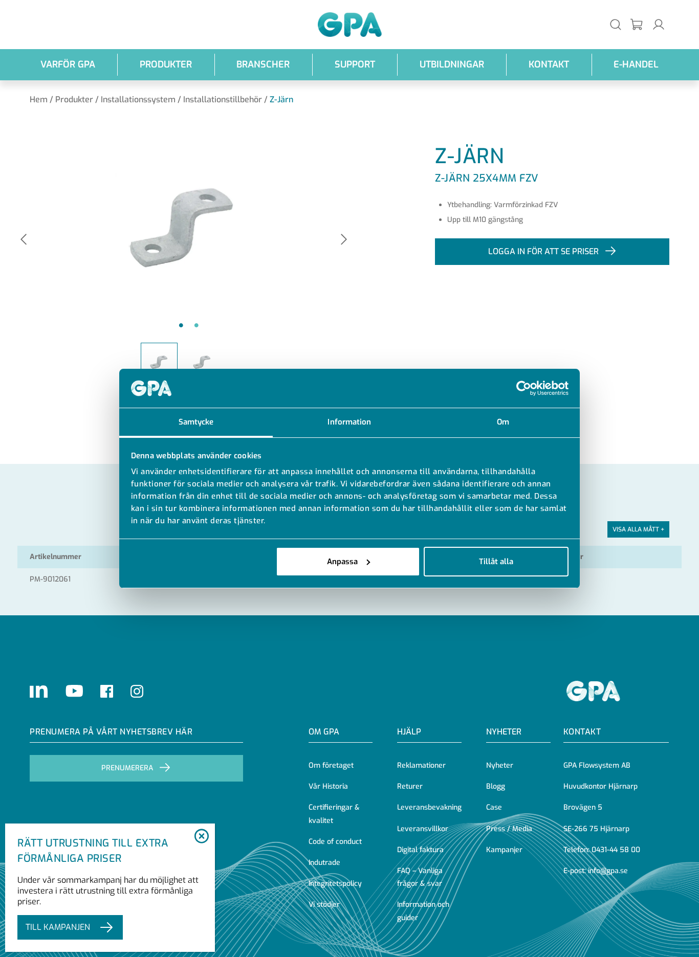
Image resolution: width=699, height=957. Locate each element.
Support (355, 64)
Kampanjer (504, 850)
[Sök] (615, 24)
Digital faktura (420, 850)
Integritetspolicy (335, 883)
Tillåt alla (496, 562)
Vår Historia (328, 786)
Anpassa (342, 562)
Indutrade (324, 862)
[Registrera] (637, 24)
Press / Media (509, 829)
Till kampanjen (58, 927)
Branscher (263, 64)
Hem (39, 99)
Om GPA (324, 731)
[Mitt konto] (658, 24)
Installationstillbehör (222, 99)
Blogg (495, 786)
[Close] (202, 837)
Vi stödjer (324, 904)
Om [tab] (503, 422)
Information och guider (423, 911)
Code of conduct (335, 842)
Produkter (166, 64)
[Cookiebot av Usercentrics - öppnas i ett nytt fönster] (524, 388)
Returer (410, 786)
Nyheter (499, 765)
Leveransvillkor (422, 829)
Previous (23, 240)
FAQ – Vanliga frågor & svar (420, 877)
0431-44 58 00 (616, 850)
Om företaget (331, 765)
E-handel (636, 64)
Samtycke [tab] (196, 422)
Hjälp (409, 731)
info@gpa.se (608, 871)
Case (494, 807)
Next (344, 240)
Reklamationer (421, 765)
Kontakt (549, 64)
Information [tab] (349, 422)
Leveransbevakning (429, 807)
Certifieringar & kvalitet (334, 814)
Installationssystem (138, 99)
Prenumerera (127, 768)
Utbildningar (452, 64)
